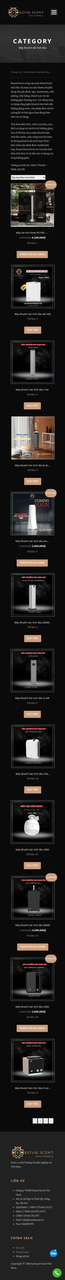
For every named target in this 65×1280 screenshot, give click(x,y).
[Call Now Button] (57, 1273)
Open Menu (54, 12)
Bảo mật (20, 1247)
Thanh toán (22, 1252)
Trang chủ (16, 72)
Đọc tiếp (32, 329)
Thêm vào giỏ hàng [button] (32, 254)
